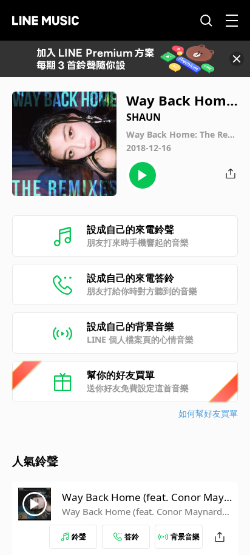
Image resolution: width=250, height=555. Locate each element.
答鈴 (131, 536)
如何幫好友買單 (208, 413)
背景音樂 (185, 536)
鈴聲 (79, 536)
